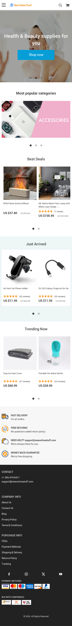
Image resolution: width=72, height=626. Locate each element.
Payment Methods (11, 546)
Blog (4, 513)
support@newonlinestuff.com (17, 481)
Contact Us (7, 508)
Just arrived (36, 243)
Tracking (6, 563)
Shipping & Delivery (12, 552)
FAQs (4, 541)
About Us (6, 502)
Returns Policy (9, 558)
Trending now (36, 328)
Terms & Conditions (12, 525)
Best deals (36, 158)
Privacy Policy (9, 519)
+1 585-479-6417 (11, 477)
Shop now (36, 54)
